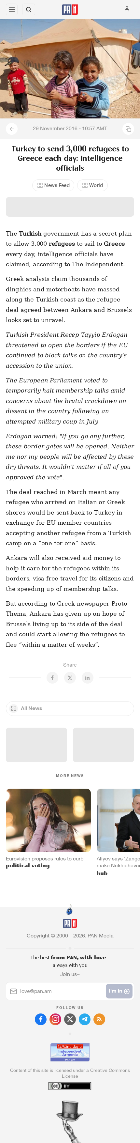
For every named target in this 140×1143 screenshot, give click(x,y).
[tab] (57, 1103)
